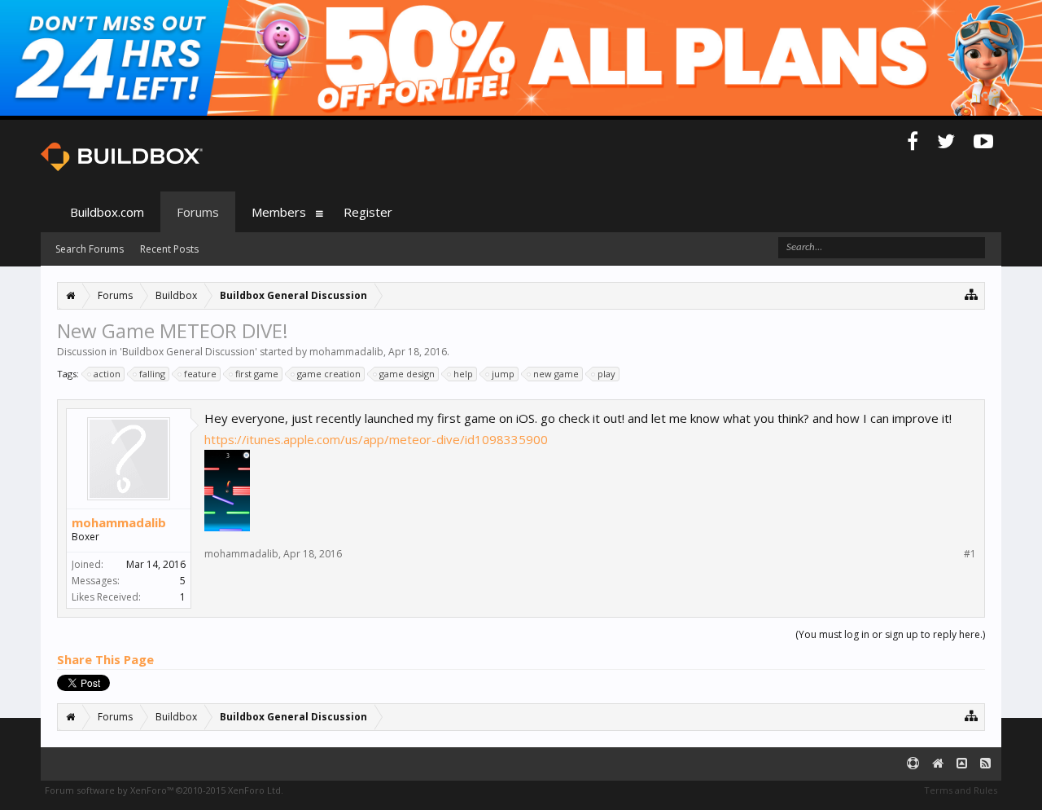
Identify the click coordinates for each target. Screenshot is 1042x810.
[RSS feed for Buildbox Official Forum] (985, 764)
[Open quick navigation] (972, 294)
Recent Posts (169, 249)
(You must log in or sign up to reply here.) (890, 634)
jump (503, 374)
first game (256, 374)
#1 (970, 554)
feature (200, 374)
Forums (198, 212)
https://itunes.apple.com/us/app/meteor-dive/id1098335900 (376, 439)
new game (556, 374)
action (107, 374)
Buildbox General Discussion (188, 352)
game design (407, 374)
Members (279, 212)
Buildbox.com (107, 212)
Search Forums (89, 249)
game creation (329, 374)
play (606, 374)
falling (152, 374)
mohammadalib (346, 352)
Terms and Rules (960, 790)
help (463, 374)
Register (368, 212)
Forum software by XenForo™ (164, 790)
